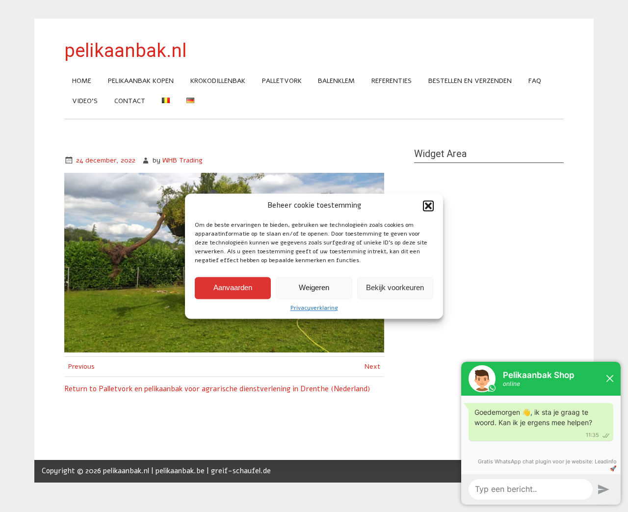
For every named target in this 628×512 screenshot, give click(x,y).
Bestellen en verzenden (470, 80)
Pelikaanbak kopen (141, 80)
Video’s (85, 101)
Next (372, 366)
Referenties (391, 80)
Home (81, 80)
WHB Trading (182, 160)
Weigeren (314, 287)
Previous (81, 366)
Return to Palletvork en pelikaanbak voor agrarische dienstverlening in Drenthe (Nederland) (217, 389)
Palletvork (282, 80)
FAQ (534, 80)
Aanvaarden (232, 287)
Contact (129, 101)
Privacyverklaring (314, 308)
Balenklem (336, 80)
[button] (428, 206)
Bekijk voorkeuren (395, 287)
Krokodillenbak (217, 80)
